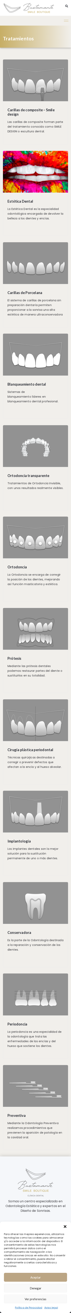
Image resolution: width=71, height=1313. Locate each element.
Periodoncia (17, 1024)
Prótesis (14, 658)
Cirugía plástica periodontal (30, 750)
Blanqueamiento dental (26, 384)
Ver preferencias (35, 1299)
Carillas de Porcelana (24, 292)
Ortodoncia (17, 567)
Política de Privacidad (28, 1307)
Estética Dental (20, 201)
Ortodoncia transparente (28, 475)
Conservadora (19, 932)
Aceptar (35, 1277)
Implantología (19, 841)
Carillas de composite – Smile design (31, 112)
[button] (65, 1227)
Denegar (35, 1288)
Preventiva (16, 1115)
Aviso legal (51, 1307)
